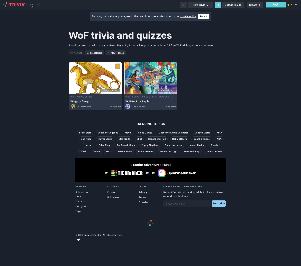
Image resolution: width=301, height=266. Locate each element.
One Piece (86, 139)
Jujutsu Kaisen (214, 151)
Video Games (145, 132)
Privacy (143, 192)
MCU (108, 151)
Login (276, 4)
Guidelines (113, 197)
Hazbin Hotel (125, 151)
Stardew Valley (192, 151)
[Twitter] (78, 240)
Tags (78, 211)
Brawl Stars (85, 132)
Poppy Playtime (149, 145)
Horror (88, 145)
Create (253, 4)
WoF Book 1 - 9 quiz (137, 101)
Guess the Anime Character (173, 132)
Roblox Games (146, 151)
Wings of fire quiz (81, 101)
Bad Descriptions (125, 145)
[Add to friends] (183, 5)
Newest (78, 52)
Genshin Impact (201, 139)
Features (80, 201)
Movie (128, 132)
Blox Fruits (124, 139)
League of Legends (108, 132)
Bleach (214, 145)
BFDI (139, 139)
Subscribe (219, 203)
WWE (83, 151)
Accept (203, 16)
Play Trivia (199, 4)
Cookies (143, 202)
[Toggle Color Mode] (295, 4)
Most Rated (96, 52)
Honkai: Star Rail (157, 139)
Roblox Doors (179, 139)
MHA (219, 132)
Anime (96, 151)
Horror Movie (105, 139)
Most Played (117, 52)
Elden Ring (104, 145)
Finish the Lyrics (173, 145)
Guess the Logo (168, 151)
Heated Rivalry (196, 145)
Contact (112, 192)
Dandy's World (202, 132)
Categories (81, 206)
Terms (142, 197)
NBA (219, 139)
